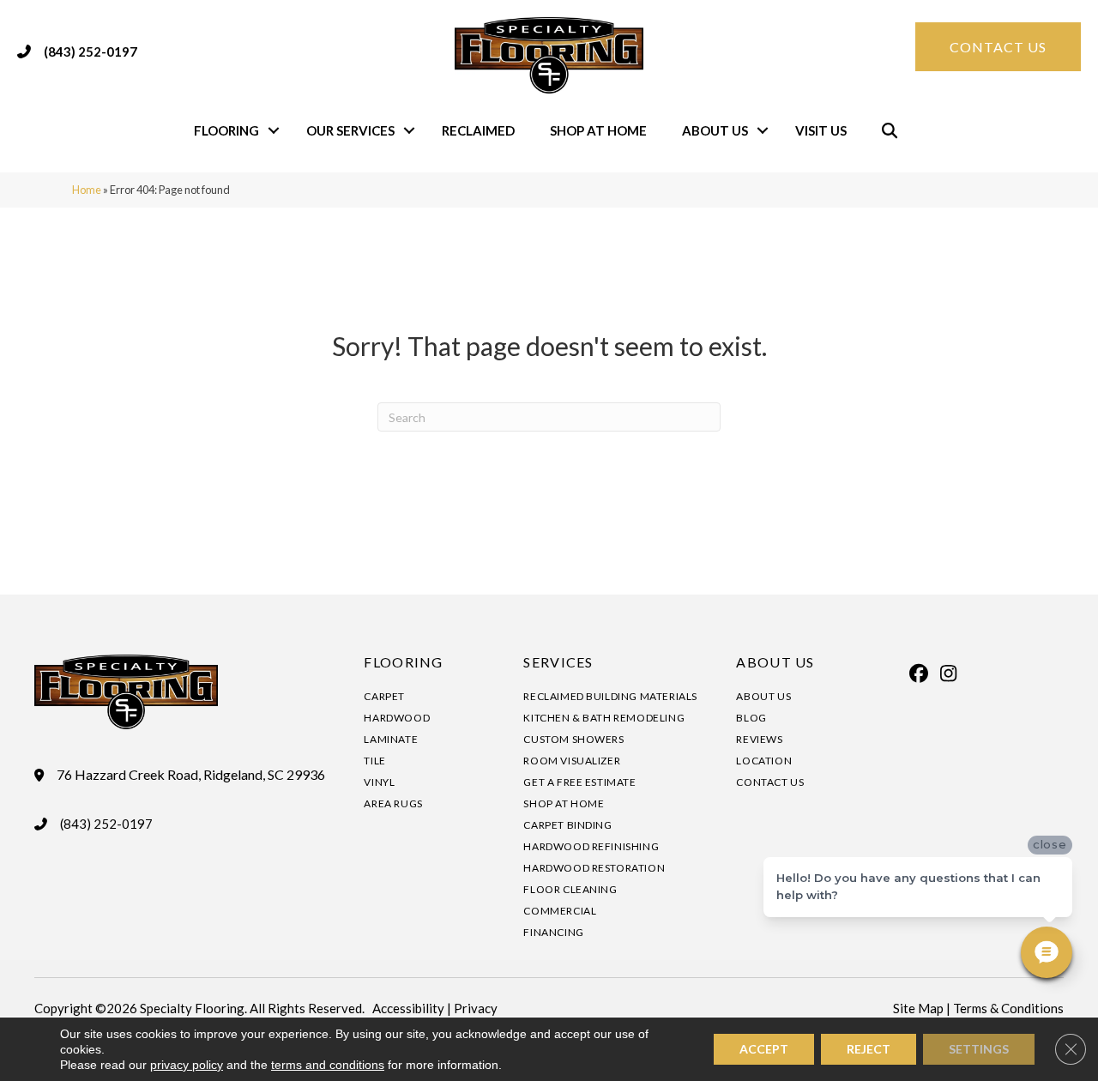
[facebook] (919, 673)
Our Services (350, 130)
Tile (374, 760)
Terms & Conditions (1008, 1008)
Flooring (226, 130)
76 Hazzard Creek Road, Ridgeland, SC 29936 (191, 775)
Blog (751, 717)
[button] (273, 131)
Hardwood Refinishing (591, 846)
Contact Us (770, 782)
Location (764, 760)
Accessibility (408, 1008)
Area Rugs (393, 803)
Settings (979, 1049)
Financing (553, 932)
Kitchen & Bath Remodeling (604, 717)
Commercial (559, 910)
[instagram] (949, 673)
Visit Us (821, 130)
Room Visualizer (571, 760)
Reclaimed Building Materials (610, 696)
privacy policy (186, 1065)
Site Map (918, 1008)
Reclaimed (478, 130)
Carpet (384, 696)
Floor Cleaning (570, 889)
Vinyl (379, 782)
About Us (715, 130)
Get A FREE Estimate (579, 782)
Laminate (391, 739)
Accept (763, 1049)
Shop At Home (598, 130)
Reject (868, 1049)
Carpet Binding (567, 824)
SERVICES (558, 662)
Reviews (759, 739)
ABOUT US (775, 662)
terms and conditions (327, 1065)
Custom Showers (573, 739)
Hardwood (397, 717)
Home (86, 189)
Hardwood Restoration (594, 867)
